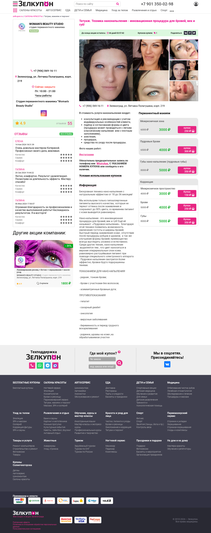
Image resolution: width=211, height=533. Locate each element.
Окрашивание (174, 424)
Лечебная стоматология (179, 391)
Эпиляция (49, 391)
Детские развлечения (147, 399)
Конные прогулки (52, 424)
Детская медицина (145, 391)
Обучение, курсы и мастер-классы (85, 414)
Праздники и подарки (149, 440)
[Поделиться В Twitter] (194, 33)
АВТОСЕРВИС (82, 382)
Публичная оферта (21, 522)
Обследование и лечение (179, 394)
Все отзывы (66, 134)
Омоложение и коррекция (118, 427)
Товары (17, 454)
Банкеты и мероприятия (148, 452)
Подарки (140, 446)
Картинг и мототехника (55, 421)
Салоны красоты (21, 479)
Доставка (110, 388)
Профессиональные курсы (88, 430)
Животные (50, 440)
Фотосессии (19, 452)
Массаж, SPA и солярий (55, 405)
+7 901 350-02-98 (157, 4)
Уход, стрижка (51, 449)
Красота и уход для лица (117, 414)
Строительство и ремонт (25, 449)
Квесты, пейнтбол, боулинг (57, 430)
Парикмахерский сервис (56, 399)
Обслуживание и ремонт (87, 397)
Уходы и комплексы (177, 430)
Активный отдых (52, 433)
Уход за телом (21, 413)
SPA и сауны (19, 430)
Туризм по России (84, 452)
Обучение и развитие (146, 394)
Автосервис (19, 473)
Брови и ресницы (52, 397)
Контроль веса (143, 427)
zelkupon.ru (18, 16)
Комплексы (111, 452)
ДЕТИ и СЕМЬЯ (145, 382)
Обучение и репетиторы (179, 449)
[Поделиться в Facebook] (190, 33)
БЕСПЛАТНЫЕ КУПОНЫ (26, 382)
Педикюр (110, 449)
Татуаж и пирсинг (114, 430)
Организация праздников (149, 454)
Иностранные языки (85, 421)
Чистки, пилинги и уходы (118, 421)
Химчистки (80, 394)
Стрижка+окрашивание (179, 427)
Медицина (173, 382)
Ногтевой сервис (52, 388)
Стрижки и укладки (177, 421)
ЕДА (108, 382)
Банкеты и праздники (116, 397)
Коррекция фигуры (22, 427)
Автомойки (80, 391)
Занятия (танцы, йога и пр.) (150, 424)
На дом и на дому (177, 440)
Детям (16, 470)
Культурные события (54, 427)
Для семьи (141, 397)
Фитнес (140, 418)
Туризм (79, 440)
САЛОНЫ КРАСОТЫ (33, 16)
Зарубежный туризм (85, 446)
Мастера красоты (176, 446)
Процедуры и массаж (178, 397)
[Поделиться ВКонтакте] (186, 33)
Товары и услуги (22, 440)
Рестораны (111, 391)
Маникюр (110, 446)
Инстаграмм (86, 154)
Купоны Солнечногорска (22, 464)
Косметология (51, 394)
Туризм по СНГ (82, 449)
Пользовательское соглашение (26, 529)
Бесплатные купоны (23, 388)
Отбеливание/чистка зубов (181, 388)
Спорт (139, 413)
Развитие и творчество (86, 433)
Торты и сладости (114, 394)
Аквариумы (49, 446)
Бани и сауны (50, 418)
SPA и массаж (20, 421)
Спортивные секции (146, 388)
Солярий (17, 424)
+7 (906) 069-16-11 (45, 70)
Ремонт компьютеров (24, 446)
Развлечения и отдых (56, 413)
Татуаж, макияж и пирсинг (57, 402)
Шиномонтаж (81, 388)
